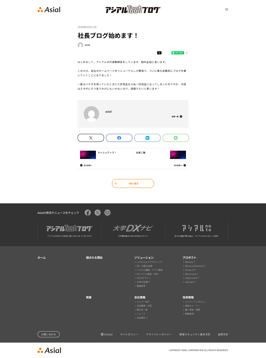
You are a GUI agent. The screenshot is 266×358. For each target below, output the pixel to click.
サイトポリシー (129, 334)
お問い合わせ (48, 334)
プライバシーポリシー (159, 334)
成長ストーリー (192, 305)
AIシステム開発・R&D (147, 273)
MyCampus (190, 273)
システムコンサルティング (149, 261)
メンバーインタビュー (196, 301)
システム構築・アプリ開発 (150, 269)
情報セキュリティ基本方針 (195, 334)
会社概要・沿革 (144, 305)
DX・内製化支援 (144, 265)
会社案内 (141, 317)
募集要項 (189, 313)
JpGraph (189, 281)
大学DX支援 (142, 281)
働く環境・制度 (192, 309)
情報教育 (141, 285)
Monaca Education (194, 265)
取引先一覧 (142, 309)
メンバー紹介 (143, 301)
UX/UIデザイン (144, 277)
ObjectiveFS (191, 277)
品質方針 (223, 334)
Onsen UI (189, 269)
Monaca (189, 261)
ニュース (141, 313)
